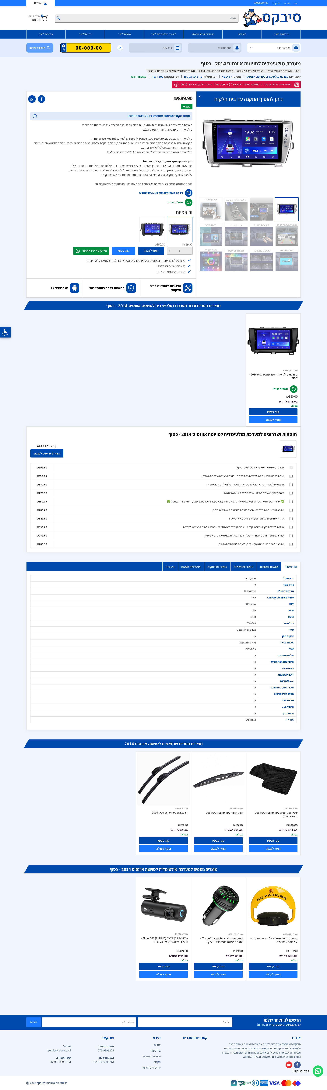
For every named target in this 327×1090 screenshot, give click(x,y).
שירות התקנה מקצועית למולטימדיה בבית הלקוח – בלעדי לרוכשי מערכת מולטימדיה (243, 476)
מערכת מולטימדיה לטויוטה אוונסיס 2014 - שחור (273, 376)
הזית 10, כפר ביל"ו (103, 1062)
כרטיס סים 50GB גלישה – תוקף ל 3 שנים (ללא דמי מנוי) (256, 518)
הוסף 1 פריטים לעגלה (47, 453)
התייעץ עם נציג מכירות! (94, 251)
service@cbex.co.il (59, 1050)
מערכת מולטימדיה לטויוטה (250, 71)
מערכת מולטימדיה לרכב (163, 34)
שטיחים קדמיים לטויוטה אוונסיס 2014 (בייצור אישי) (276, 814)
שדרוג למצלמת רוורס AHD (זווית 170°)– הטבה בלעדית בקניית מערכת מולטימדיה (244, 535)
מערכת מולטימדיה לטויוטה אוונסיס (216, 71)
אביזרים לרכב (46, 34)
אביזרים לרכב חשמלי (203, 34)
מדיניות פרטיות (152, 1068)
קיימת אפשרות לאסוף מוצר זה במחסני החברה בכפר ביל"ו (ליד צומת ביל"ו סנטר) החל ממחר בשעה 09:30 (236, 84)
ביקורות (170, 567)
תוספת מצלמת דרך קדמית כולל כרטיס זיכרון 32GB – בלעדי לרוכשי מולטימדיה (245, 484)
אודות (287, 3)
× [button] (199, 96)
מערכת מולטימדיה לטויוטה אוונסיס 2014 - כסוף (260, 467)
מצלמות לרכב (281, 34)
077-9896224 (261, 3)
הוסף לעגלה (151, 251)
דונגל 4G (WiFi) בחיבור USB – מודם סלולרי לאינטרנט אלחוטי (254, 493)
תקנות (157, 1062)
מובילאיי (242, 34)
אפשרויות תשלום (191, 567)
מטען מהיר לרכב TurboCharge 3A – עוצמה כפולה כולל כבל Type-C (221, 940)
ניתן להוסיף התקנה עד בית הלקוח (248, 98)
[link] (41, 99)
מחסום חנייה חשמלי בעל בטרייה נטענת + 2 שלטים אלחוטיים (273, 940)
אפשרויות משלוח (243, 567)
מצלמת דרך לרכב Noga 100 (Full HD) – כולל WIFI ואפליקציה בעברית (164, 940)
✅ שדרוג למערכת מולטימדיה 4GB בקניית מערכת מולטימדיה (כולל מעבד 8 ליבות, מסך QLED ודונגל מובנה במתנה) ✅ (225, 501)
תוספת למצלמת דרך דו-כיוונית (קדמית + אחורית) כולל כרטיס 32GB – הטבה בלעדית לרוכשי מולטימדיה (233, 527)
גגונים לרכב (85, 34)
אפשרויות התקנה (217, 567)
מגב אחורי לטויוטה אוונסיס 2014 (224, 813)
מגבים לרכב (124, 34)
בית (295, 3)
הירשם (33, 1022)
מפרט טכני (291, 567)
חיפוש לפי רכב (37, 48)
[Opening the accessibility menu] (5, 332)
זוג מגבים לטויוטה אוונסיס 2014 (170, 812)
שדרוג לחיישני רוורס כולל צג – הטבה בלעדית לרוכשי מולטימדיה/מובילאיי (248, 510)
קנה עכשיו (124, 251)
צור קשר (276, 3)
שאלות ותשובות (269, 567)
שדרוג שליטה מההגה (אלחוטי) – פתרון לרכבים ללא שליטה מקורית (251, 544)
